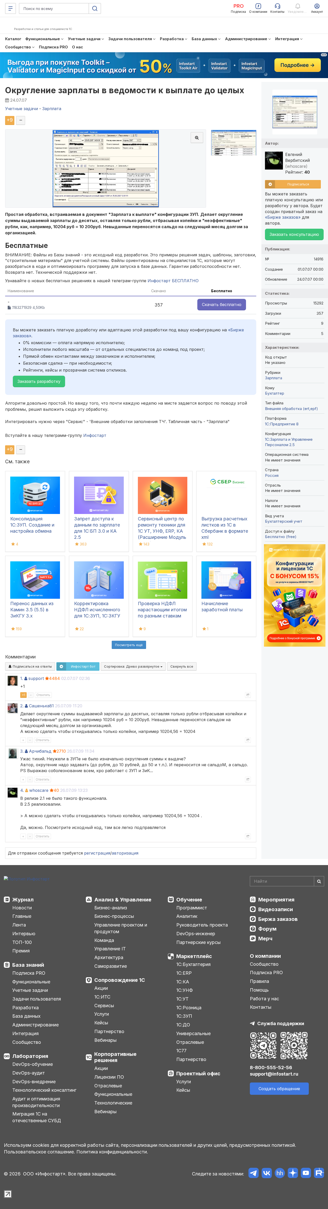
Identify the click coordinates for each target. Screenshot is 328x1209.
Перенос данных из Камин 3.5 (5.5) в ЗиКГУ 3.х (32, 609)
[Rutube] (319, 1174)
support (36, 678)
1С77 (181, 1050)
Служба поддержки (280, 1023)
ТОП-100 (22, 942)
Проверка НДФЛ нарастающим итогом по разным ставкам (162, 609)
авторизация (125, 853)
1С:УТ (182, 999)
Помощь (259, 990)
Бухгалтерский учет (283, 521)
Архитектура (108, 957)
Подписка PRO (28, 973)
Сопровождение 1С (119, 980)
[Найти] (319, 881)
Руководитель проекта (202, 925)
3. (22, 751)
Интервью (23, 933)
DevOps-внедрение (34, 1081)
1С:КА (182, 981)
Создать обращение (279, 1088)
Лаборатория (30, 1056)
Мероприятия (276, 900)
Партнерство (109, 1031)
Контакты (260, 1007)
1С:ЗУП (184, 1016)
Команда (104, 940)
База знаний (28, 965)
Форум (267, 929)
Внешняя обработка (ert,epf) (291, 408)
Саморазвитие (110, 966)
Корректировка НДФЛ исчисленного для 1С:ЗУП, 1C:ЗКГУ (97, 609)
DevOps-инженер (195, 933)
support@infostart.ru (274, 1074)
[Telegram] (253, 1174)
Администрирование (35, 1024)
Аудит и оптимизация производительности (36, 1102)
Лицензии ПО (109, 1077)
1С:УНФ (184, 990)
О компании (265, 956)
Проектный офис (198, 1073)
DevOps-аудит (28, 1073)
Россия (272, 475)
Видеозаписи (275, 909)
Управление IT (110, 948)
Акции (101, 988)
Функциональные (31, 981)
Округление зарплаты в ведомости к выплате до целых (124, 90)
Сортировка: (132, 666)
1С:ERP (184, 973)
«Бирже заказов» (283, 217)
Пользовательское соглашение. (39, 1151)
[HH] (279, 1174)
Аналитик (186, 916)
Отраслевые (108, 1085)
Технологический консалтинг (44, 1090)
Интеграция (25, 1033)
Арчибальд (40, 751)
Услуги (101, 1014)
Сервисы (104, 1005)
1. (21, 678)
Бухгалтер (274, 393)
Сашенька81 (41, 705)
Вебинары (105, 1040)
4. (22, 790)
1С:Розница (188, 1007)
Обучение (189, 900)
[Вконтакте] (266, 1174)
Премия (21, 950)
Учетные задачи (30, 990)
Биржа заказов (278, 919)
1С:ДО (183, 1024)
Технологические (113, 1103)
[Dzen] (293, 1174)
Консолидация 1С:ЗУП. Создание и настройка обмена (32, 525)
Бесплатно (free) (280, 536)
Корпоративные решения (115, 1057)
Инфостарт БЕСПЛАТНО (173, 280)
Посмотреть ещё (129, 645)
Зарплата (273, 377)
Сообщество (26, 1042)
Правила (259, 981)
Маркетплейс (194, 956)
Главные (21, 916)
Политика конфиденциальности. (112, 1151)
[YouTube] (306, 1174)
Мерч (265, 938)
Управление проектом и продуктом (120, 928)
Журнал (23, 900)
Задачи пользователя (36, 999)
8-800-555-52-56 (271, 1067)
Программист (191, 907)
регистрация (97, 853)
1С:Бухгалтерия (193, 964)
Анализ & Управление (122, 900)
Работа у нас (264, 998)
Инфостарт (94, 435)
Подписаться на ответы (32, 666)
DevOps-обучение (32, 1064)
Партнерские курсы (198, 942)
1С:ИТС (102, 997)
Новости (22, 907)
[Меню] (10, 8)
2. (22, 705)
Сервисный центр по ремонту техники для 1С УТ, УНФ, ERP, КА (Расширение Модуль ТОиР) (162, 531)
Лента (19, 925)
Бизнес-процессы (114, 916)
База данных (26, 1016)
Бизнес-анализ (110, 907)
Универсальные (193, 1033)
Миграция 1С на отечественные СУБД (36, 1117)
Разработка (25, 1007)
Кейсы (101, 1022)
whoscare (38, 790)
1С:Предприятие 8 (282, 424)
